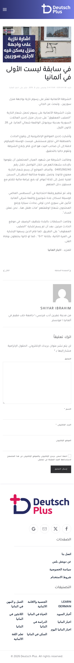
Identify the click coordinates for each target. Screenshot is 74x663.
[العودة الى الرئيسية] (56, 9)
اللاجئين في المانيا (16, 616)
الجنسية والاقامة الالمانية (37, 604)
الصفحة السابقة (62, 271)
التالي (7, 271)
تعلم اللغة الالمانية (17, 636)
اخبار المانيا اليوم (61, 629)
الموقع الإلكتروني (63, 441)
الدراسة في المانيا (40, 624)
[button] (5, 9)
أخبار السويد (64, 614)
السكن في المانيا (37, 634)
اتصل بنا (66, 554)
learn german (64, 604)
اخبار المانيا (14, 88)
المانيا (19, 626)
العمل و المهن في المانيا (14, 604)
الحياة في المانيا (37, 614)
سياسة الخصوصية (60, 569)
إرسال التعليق (61, 469)
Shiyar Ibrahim (57, 88)
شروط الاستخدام (61, 577)
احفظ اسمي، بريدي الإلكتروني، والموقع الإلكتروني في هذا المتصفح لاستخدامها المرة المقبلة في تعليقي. (39, 458)
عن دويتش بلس (61, 561)
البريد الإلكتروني (63, 425)
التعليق (68, 359)
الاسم (67, 409)
